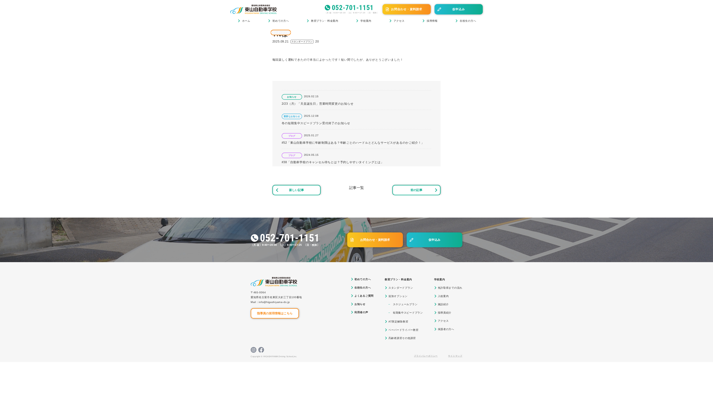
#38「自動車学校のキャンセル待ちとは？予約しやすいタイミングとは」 (333, 162)
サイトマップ (455, 356)
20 (317, 41)
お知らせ (291, 97)
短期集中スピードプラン (408, 312)
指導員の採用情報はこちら (275, 313)
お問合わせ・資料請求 (406, 9)
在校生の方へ (468, 20)
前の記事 (416, 190)
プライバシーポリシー (426, 356)
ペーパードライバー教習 (403, 329)
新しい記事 (296, 190)
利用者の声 (361, 312)
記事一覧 (356, 188)
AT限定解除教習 (398, 321)
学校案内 (365, 20)
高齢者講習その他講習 (402, 338)
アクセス (399, 20)
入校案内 (443, 296)
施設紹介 (443, 304)
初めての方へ (280, 20)
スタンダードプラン (281, 32)
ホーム (246, 20)
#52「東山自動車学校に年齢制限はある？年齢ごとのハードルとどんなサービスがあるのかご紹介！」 (353, 142)
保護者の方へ (446, 329)
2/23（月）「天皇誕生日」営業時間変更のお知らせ (318, 103)
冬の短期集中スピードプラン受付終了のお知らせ (316, 123)
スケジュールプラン (405, 304)
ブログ (248, 32)
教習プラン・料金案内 (324, 20)
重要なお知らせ (292, 116)
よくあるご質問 (364, 295)
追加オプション (398, 296)
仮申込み (458, 9)
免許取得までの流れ (450, 287)
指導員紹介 (445, 312)
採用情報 (432, 20)
